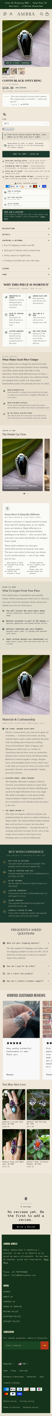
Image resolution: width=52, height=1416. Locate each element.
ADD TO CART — (26, 154)
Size (4, 119)
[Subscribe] (44, 1345)
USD (24, 1364)
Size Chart (9, 129)
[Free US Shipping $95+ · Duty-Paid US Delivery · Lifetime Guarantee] (26, 4)
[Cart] (47, 14)
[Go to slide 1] (24, 493)
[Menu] (5, 13)
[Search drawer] (41, 14)
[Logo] (26, 14)
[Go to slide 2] (26, 493)
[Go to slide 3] (27, 493)
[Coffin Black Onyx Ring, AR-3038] (6, 71)
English (7, 1364)
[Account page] (11, 14)
